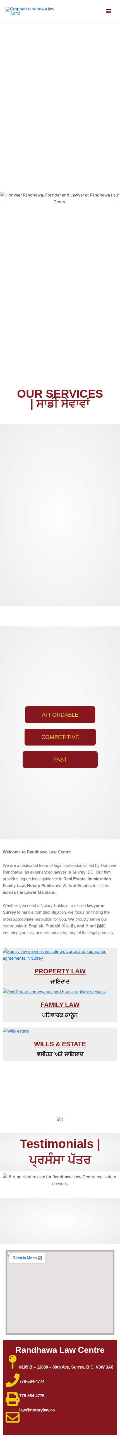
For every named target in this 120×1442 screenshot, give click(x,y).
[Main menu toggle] (108, 11)
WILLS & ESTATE (60, 1044)
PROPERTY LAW (60, 971)
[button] (6, 198)
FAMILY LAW (60, 1004)
